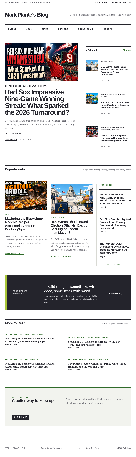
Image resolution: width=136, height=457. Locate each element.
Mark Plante (11, 139)
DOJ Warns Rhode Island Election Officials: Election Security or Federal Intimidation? (114, 71)
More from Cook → (14, 254)
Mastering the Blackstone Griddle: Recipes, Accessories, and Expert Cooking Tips (30, 365)
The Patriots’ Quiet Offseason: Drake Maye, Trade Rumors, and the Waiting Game (114, 248)
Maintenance (38, 334)
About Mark (101, 2)
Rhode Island (108, 61)
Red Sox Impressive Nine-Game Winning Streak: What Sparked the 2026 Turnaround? (37, 102)
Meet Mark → (115, 294)
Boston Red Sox (13, 86)
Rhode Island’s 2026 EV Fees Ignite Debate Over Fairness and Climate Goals (115, 105)
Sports (44, 86)
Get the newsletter (121, 2)
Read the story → (14, 134)
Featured (34, 86)
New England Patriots (90, 359)
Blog (25, 86)
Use (38, 359)
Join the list (20, 417)
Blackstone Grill (14, 334)
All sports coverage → (111, 265)
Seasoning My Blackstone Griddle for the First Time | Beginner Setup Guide (95, 343)
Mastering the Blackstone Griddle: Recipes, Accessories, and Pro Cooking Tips (24, 224)
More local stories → (62, 257)
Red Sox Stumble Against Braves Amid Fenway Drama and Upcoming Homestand (115, 138)
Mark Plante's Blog (26, 15)
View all (127, 50)
